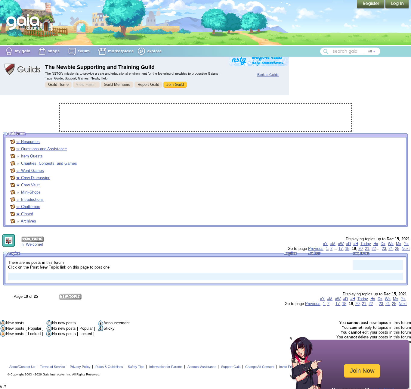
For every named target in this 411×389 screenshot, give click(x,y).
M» (398, 243)
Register (371, 4)
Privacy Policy (80, 367)
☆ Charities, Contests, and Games (46, 163)
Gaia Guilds (23, 69)
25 (397, 248)
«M (332, 243)
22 (374, 248)
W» (391, 243)
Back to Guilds (268, 74)
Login (397, 4)
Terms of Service (52, 367)
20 (360, 248)
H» (375, 243)
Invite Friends (289, 367)
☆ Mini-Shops (28, 192)
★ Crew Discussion (33, 178)
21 (367, 248)
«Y (325, 243)
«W (341, 243)
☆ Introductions (30, 199)
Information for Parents (166, 367)
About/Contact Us (22, 367)
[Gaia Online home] (24, 22)
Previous (315, 248)
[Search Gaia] (326, 51)
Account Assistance (201, 367)
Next (406, 248)
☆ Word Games (30, 170)
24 (390, 248)
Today (365, 243)
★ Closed (24, 214)
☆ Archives (26, 221)
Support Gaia (230, 367)
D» (383, 243)
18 (347, 248)
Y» (406, 243)
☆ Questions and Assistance (41, 149)
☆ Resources (28, 141)
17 (340, 248)
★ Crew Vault (28, 185)
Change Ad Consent (259, 367)
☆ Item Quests (29, 156)
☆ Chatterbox (28, 206)
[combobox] (350, 51)
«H (355, 243)
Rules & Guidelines (109, 367)
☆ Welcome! (32, 244)
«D (348, 243)
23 (384, 248)
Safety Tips (136, 367)
